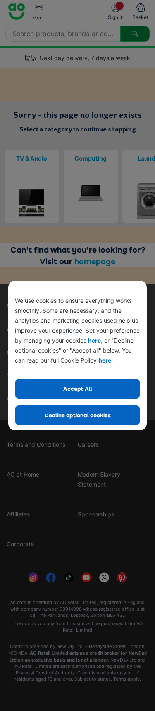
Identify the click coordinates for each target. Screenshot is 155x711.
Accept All (77, 388)
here (94, 340)
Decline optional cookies (78, 415)
